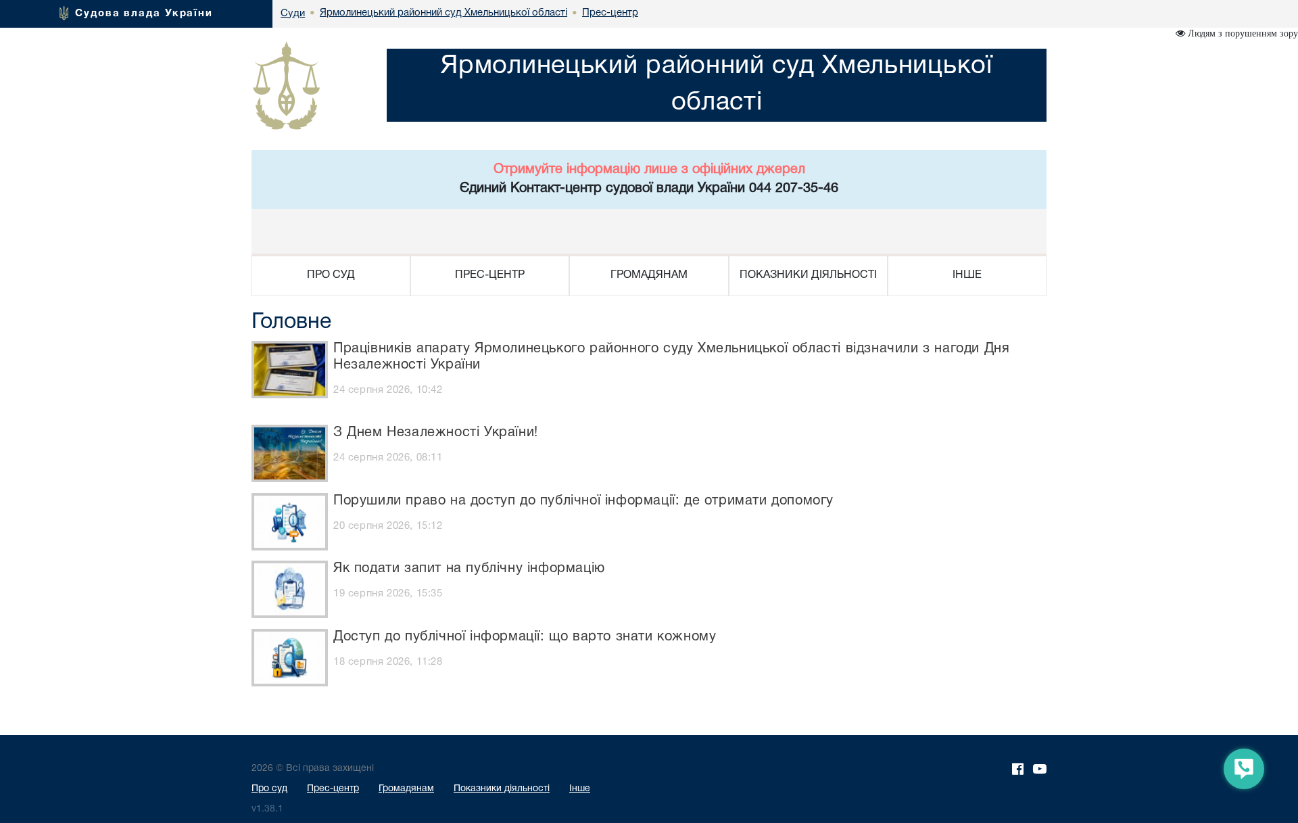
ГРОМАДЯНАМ (649, 275)
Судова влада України (144, 13)
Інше (579, 788)
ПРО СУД (331, 275)
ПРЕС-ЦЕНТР (490, 275)
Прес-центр (333, 788)
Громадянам (406, 788)
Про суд (269, 788)
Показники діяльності (502, 788)
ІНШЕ (967, 275)
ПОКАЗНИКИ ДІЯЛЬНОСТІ (808, 275)
